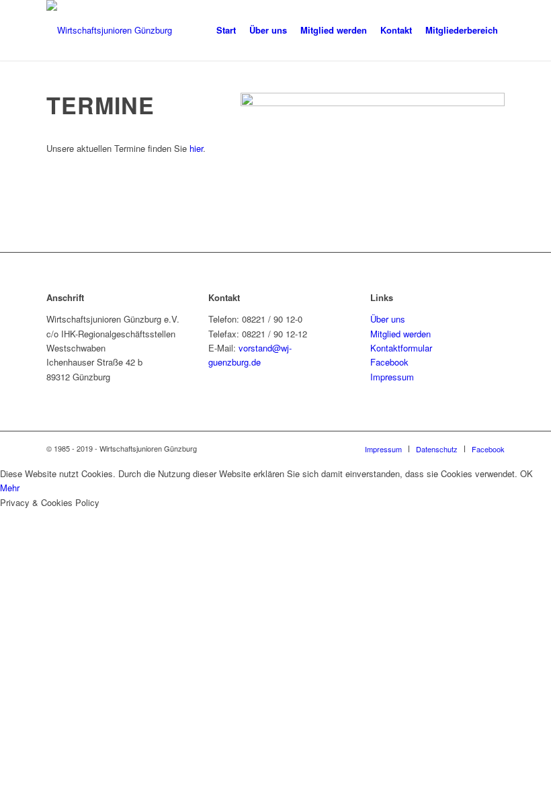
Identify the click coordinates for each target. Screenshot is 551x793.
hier (196, 148)
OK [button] (526, 473)
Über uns (387, 318)
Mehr (9, 487)
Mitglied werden (400, 333)
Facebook (389, 362)
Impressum (392, 376)
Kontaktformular (401, 347)
